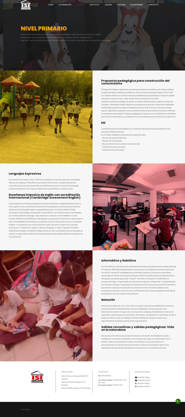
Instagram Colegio (143, 383)
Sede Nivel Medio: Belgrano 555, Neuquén (75, 388)
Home (50, 5)
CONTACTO (153, 5)
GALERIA (108, 5)
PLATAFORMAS (136, 5)
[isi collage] (26, 5)
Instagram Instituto (143, 386)
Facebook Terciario (143, 380)
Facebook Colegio (143, 377)
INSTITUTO (94, 5)
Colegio (80, 5)
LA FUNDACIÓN (65, 5)
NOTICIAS (121, 5)
